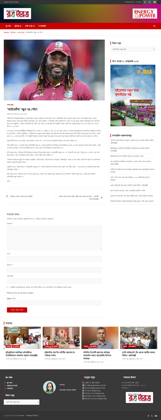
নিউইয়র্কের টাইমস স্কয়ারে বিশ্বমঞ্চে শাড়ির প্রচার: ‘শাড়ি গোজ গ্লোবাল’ (132, 201)
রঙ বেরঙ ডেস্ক (22, 114)
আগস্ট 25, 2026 (11, 359)
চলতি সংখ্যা (29, 26)
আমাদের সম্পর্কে (129, 2)
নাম (8, 254)
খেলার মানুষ (10, 105)
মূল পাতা (8, 26)
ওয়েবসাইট (10, 276)
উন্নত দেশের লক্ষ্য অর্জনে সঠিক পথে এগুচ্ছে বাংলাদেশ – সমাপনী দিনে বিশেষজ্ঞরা (78, 197)
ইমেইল (10, 265)
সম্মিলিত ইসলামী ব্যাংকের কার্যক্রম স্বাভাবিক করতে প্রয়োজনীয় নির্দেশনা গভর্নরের (97, 355)
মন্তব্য (10, 223)
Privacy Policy (32, 415)
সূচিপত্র (16, 26)
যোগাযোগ (138, 2)
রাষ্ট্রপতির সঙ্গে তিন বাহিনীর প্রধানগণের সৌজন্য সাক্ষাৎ (127, 156)
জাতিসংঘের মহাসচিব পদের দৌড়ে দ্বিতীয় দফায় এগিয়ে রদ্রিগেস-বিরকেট (131, 196)
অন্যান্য (9, 323)
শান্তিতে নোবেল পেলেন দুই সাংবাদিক (21, 196)
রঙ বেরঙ (21, 415)
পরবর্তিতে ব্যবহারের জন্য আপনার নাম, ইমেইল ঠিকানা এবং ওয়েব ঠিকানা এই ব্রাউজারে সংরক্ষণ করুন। (41, 287)
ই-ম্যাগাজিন (42, 26)
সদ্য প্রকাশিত (15, 346)
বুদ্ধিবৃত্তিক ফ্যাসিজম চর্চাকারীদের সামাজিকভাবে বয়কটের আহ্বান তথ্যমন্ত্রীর (21, 354)
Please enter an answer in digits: (20, 293)
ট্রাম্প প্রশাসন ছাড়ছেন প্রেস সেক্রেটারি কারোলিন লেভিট (127, 190)
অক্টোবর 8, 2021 (12, 114)
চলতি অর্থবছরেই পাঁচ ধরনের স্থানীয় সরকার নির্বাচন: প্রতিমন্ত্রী (129, 185)
